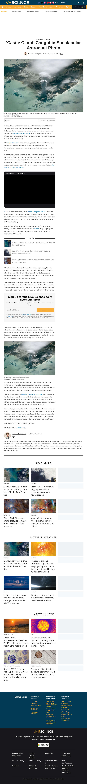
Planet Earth (43, 7)
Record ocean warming (33, 11)
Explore (68, 7)
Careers (15, 766)
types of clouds (12, 143)
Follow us (43, 120)
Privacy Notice (9, 316)
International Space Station (21, 133)
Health (26, 7)
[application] (29, 189)
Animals (8, 7)
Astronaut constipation (51, 11)
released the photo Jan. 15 (37, 212)
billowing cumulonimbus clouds (31, 394)
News (61, 54)
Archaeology (18, 7)
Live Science (21, 427)
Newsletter (52, 120)
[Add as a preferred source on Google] (43, 745)
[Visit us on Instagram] (45, 3)
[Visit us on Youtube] (48, 3)
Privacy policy (18, 761)
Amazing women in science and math (51, 710)
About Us (49, 753)
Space (51, 7)
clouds (36, 229)
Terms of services (26, 314)
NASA (6, 212)
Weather (48, 39)
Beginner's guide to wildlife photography (66, 707)
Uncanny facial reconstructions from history (50, 722)
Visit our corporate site (46, 739)
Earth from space (36, 705)
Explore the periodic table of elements (51, 716)
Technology (59, 7)
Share (8, 120)
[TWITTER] (13, 436)
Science (33, 7)
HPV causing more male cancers (72, 11)
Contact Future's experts (32, 756)
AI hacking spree (16, 11)
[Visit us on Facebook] (39, 3)
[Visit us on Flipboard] (50, 3)
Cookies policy (35, 761)
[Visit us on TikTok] (53, 3)
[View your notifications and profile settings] (78, 2)
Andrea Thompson (36, 54)
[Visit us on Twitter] (42, 3)
